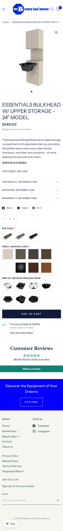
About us (7, 446)
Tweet (25, 208)
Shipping (6, 129)
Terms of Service (11, 466)
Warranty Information (19, 198)
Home (6, 22)
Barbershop (9, 431)
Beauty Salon (9, 436)
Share (9, 208)
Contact (7, 441)
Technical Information (19, 182)
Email (5, 494)
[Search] (52, 9)
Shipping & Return (13, 471)
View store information (21, 333)
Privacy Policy (10, 455)
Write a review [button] (31, 368)
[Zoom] (56, 32)
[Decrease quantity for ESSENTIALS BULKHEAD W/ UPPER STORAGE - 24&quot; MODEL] (4, 219)
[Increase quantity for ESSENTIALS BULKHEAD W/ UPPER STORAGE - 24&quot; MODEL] (14, 219)
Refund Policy (10, 461)
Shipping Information (18, 190)
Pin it (39, 208)
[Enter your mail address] (57, 500)
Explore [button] (31, 402)
